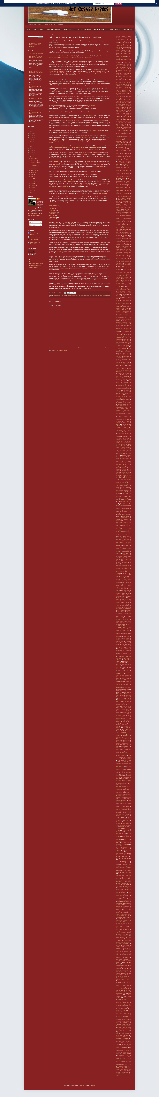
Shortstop (124, 924)
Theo (40, 198)
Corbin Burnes (126, 337)
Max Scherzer (127, 698)
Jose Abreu (128, 596)
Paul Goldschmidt (121, 800)
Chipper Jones (120, 309)
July (32, 174)
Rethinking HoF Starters (84, 29)
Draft (129, 391)
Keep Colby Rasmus (122, 622)
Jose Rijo (125, 604)
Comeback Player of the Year (122, 333)
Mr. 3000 (123, 746)
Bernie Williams (127, 223)
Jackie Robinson (125, 526)
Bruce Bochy (121, 266)
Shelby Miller (119, 921)
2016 (31, 150)
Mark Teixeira (126, 684)
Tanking (124, 954)
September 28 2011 (120, 917)
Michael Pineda (127, 713)
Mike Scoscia (119, 730)
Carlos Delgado (125, 288)
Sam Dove (127, 897)
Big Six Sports (125, 230)
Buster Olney (127, 277)
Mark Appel (128, 679)
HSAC (117, 506)
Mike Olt (125, 727)
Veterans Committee (53, 296)
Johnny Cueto (126, 584)
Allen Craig (119, 165)
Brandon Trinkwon (121, 253)
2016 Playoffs (125, 78)
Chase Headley (125, 303)
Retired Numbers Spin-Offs (125, 859)
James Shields (121, 537)
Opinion (118, 778)
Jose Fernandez (125, 600)
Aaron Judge (128, 133)
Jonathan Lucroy (120, 591)
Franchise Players (120, 441)
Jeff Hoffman (126, 551)
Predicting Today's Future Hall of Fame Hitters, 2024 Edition (35, 86)
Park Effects (128, 797)
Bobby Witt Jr (121, 246)
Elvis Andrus (128, 413)
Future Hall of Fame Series (36, 263)
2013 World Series (125, 64)
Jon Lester (123, 588)
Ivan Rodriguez (123, 522)
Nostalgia (119, 769)
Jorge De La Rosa (127, 594)
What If (123, 1041)
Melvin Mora (119, 703)
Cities (117, 315)
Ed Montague (128, 402)
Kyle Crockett (126, 638)
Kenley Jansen (127, 625)
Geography (118, 464)
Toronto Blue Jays (120, 993)
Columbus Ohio (126, 331)
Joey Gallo (123, 574)
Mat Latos (119, 689)
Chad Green (123, 298)
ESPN (117, 424)
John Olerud (99, 166)
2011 (31, 192)
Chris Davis (126, 311)
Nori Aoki (129, 767)
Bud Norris (118, 274)
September (34, 170)
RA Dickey (123, 835)
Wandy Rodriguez (119, 1035)
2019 (31, 144)
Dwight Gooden (119, 401)
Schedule (118, 906)
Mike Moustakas (123, 726)
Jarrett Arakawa (119, 542)
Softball (117, 931)
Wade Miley (120, 1031)
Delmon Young (125, 374)
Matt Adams (122, 690)
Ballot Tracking (125, 202)
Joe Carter (118, 567)
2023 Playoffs (121, 108)
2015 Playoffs (126, 73)
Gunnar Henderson (122, 475)
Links (124, 655)
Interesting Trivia (125, 517)
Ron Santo (119, 877)
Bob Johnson (126, 241)
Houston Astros (125, 501)
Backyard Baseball (127, 196)
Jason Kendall (126, 545)
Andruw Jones (121, 178)
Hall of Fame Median (121, 481)
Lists (130, 655)
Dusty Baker (124, 398)
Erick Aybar (118, 422)
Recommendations (127, 845)
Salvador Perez (119, 897)
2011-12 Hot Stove (125, 45)
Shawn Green (52, 217)
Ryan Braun (126, 884)
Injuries (119, 516)
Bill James (129, 232)
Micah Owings (126, 706)
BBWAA (117, 218)
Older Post (107, 347)
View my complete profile (34, 215)
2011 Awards (119, 41)
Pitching (127, 815)
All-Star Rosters (125, 164)
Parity (123, 797)
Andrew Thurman (127, 176)
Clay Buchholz (121, 317)
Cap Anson (121, 283)
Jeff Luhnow (126, 553)
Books (127, 246)
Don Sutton (126, 390)
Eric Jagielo (126, 421)
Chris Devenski (119, 312)
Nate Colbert (120, 749)
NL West (126, 761)
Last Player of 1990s (124, 648)
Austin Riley (118, 193)
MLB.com (127, 740)
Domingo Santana (120, 387)
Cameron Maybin (127, 281)
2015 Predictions (119, 74)
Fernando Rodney (123, 433)
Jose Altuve (121, 598)
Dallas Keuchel (119, 351)
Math (117, 690)
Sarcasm (120, 904)
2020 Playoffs (121, 96)
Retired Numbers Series (53, 29)
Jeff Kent (118, 553)
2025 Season (119, 118)
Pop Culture (126, 823)
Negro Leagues (119, 752)
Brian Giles (119, 263)
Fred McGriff (126, 445)
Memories (126, 703)
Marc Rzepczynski (126, 675)
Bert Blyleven (121, 224)
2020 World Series (125, 98)
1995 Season (123, 36)
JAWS (117, 548)
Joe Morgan (124, 570)
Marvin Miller (86, 295)
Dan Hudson (127, 353)
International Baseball (122, 519)
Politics (129, 822)
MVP (127, 746)
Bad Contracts (121, 198)
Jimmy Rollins (125, 563)
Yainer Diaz (124, 1058)
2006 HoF (128, 37)
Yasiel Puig (122, 1061)
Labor (128, 642)
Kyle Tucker (128, 641)
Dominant (127, 385)
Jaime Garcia (128, 531)
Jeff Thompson (119, 556)
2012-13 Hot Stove (121, 56)
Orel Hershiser (121, 780)
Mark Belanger (63, 186)
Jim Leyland (124, 562)
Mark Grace (56, 164)
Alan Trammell (103, 193)
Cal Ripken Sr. (126, 280)
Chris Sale (128, 312)
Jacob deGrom (120, 528)
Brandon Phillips (127, 252)
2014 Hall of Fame (57, 295)
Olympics (123, 774)
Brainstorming (119, 252)
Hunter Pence (119, 510)
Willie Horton (52, 212)
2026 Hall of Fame (126, 119)
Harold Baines (121, 491)
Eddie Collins (120, 405)
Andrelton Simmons (120, 172)
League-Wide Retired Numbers (122, 652)
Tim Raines (128, 979)
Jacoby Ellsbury (125, 530)
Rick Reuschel (123, 864)
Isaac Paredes (126, 520)
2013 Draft (123, 58)
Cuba (117, 347)
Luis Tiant (100, 73)
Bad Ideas (128, 198)
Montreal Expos (125, 743)
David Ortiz (123, 368)
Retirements (123, 861)
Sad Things (119, 895)
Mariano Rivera (95, 147)
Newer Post (52, 347)
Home (28, 29)
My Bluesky (32, 46)
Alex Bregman (127, 156)
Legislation (125, 653)
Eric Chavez (118, 421)
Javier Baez (126, 546)
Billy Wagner (56, 141)
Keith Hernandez (90, 73)
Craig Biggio (128, 342)
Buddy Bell (127, 275)
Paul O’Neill (52, 210)
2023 (31, 135)
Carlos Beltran (53, 224)
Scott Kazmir (126, 907)
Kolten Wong (126, 636)
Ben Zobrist (126, 221)
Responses (120, 852)
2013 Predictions (120, 61)
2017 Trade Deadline (121, 82)
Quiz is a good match (78, 149)
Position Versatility (120, 825)
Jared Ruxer (126, 539)
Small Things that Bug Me (122, 929)
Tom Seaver (124, 984)
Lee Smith (99, 141)
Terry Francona (121, 960)
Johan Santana (125, 576)
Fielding (124, 436)
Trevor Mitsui (120, 1004)
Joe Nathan (124, 571)
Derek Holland (119, 376)
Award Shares (127, 195)
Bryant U (124, 267)
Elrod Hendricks (119, 413)
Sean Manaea (124, 911)
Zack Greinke (124, 1072)
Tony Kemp (126, 988)
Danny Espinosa (127, 357)
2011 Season (119, 44)
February (33, 185)
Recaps (117, 845)
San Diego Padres (126, 900)
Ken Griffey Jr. (119, 625)
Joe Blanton (126, 565)
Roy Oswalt (128, 881)
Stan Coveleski (128, 940)
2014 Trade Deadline (122, 71)
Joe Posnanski (34, 239)
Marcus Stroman (125, 678)
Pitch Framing (125, 814)
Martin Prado (126, 686)
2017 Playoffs (126, 81)
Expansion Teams (121, 427)
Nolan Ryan (128, 766)
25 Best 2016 (124, 122)
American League (120, 168)
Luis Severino (126, 665)
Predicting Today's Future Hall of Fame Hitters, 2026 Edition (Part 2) (35, 112)
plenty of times (89, 115)
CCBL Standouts (120, 297)
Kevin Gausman (119, 631)
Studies (125, 950)
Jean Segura (124, 550)
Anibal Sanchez (119, 181)
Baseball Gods (121, 212)
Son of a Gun (124, 931)
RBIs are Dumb (124, 841)
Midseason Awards (120, 718)
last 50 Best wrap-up (76, 120)
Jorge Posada (120, 596)
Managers (118, 672)
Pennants (118, 806)
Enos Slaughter (123, 416)
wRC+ (128, 1055)
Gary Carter (126, 459)
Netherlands (120, 754)
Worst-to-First (121, 1055)
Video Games (127, 1025)
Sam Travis (123, 898)
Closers (125, 322)
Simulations (128, 926)
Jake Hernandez (120, 534)
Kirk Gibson (120, 635)
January (33, 187)
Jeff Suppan (127, 554)
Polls (119, 823)
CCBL (126, 295)
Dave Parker (65, 57)
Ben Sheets (118, 221)
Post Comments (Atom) (61, 350)
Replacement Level (126, 850)
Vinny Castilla (122, 1027)
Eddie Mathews (127, 405)
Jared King (118, 539)
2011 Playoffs (125, 42)
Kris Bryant (118, 638)
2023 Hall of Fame (126, 107)
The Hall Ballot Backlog (122, 965)
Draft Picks (121, 393)
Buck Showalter (119, 271)
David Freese (124, 367)
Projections (118, 831)
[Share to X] (71, 293)
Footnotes (118, 439)
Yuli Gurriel (124, 1067)
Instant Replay (126, 516)
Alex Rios (118, 159)
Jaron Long (118, 540)
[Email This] (68, 293)
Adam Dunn (128, 138)
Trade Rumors (127, 997)
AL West (123, 150)
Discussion (126, 382)
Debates (120, 373)
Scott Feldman (119, 907)
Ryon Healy (128, 894)
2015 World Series (121, 76)
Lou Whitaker (97, 71)
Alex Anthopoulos (125, 155)
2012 (31, 190)
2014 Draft (126, 65)
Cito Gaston (123, 315)
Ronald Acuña (121, 878)
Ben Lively (127, 219)
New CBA (128, 754)
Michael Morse (125, 712)
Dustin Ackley (121, 396)
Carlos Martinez (121, 291)
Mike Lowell (124, 723)
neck (50, 186)
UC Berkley (118, 1016)
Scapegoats (126, 904)
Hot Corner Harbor (126, 499)
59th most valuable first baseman (91, 152)
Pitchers (118, 815)
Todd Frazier (128, 980)
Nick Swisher (121, 760)
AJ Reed (127, 147)
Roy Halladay (119, 881)
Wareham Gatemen (121, 1036)
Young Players (128, 1064)
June (32, 176)
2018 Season (119, 87)
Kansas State (119, 621)
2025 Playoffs (126, 116)
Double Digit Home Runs (121, 391)
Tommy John (57, 57)
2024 (31, 133)
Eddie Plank (120, 407)
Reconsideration (123, 847)
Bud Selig (125, 274)
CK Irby (129, 315)
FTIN (117, 450)
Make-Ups (127, 668)
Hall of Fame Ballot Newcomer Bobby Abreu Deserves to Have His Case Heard (36, 72)
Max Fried (118, 698)
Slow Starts (120, 928)
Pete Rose (126, 806)
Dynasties (120, 402)
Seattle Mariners (120, 914)
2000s (129, 36)
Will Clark (123, 1044)
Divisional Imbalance (120, 384)
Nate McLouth (128, 749)
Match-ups (126, 689)
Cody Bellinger (125, 323)
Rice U (117, 864)
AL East (125, 149)
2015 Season (128, 74)
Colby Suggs (122, 326)
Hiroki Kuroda (126, 494)
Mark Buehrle (120, 681)
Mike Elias (118, 721)
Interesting (118, 517)
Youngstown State (122, 1066)
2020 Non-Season (127, 95)
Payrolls (129, 803)
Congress (127, 334)
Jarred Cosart (126, 540)
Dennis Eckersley (54, 147)
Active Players (127, 136)
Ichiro (129, 513)
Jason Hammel (121, 543)
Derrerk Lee (118, 377)
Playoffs (118, 822)
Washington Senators (120, 1039)
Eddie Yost (127, 407)
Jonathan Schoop (125, 593)
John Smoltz (118, 584)
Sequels (129, 917)
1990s (117, 36)
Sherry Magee (127, 921)
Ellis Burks (127, 411)
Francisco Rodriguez (126, 442)
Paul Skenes (123, 803)
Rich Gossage (72, 147)
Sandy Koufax (128, 903)
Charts (125, 302)
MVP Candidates (120, 747)
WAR (126, 1035)
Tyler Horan (126, 1013)
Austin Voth (126, 193)
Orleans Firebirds (126, 781)
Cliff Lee (119, 322)
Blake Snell (124, 238)
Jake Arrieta (128, 533)
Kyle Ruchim (126, 639)
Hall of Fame (75, 295)
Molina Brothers (126, 741)
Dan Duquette (128, 351)
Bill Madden (120, 233)
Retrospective (119, 862)
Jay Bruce (123, 548)
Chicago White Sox (122, 308)
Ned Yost (128, 751)
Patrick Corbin (128, 798)
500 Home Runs (120, 131)
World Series (127, 1053)
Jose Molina (118, 602)
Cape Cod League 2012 (101, 29)
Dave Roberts (119, 363)
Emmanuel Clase (127, 415)
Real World (123, 842)
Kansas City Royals (123, 619)
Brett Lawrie (119, 260)
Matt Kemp (128, 695)
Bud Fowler (126, 272)
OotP (119, 777)
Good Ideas (123, 470)
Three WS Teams (120, 974)
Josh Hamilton (126, 607)
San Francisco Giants (123, 901)
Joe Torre (67, 56)
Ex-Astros (126, 425)
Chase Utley (119, 305)
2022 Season (119, 105)
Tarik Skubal (123, 956)
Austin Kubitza (125, 192)
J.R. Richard (124, 523)
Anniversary (128, 181)
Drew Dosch (128, 393)
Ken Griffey (52, 213)
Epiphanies (118, 419)
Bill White (127, 233)
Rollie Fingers (80, 147)
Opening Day (126, 777)
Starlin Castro (120, 942)
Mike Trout (128, 730)
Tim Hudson (124, 976)
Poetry (125, 822)
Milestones (123, 732)
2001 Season (121, 37)
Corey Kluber (126, 339)
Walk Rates (127, 1031)
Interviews (118, 520)
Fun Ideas (122, 450)
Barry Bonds (120, 206)
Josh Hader (118, 607)
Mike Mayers (124, 724)
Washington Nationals (122, 1038)
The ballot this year (104, 51)
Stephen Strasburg (123, 943)
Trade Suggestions (123, 999)
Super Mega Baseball (122, 951)
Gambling (124, 455)
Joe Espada (125, 567)
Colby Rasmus (127, 325)
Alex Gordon (120, 158)
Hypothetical (124, 511)
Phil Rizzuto (125, 811)
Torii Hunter (126, 991)
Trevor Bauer (126, 1000)
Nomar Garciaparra (121, 767)
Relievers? (118, 850)
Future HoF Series (38, 29)
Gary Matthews (53, 207)
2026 (31, 129)
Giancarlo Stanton (121, 469)
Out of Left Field (127, 29)
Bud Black (120, 272)
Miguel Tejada (126, 720)
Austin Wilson (119, 195)
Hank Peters (125, 488)
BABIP (119, 196)
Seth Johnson (126, 920)
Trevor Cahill (118, 1002)
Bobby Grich (52, 73)
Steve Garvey (120, 946)
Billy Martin (74, 56)
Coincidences (119, 325)
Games (123, 456)
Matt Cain (119, 692)
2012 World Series (127, 53)
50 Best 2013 (121, 128)
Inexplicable (128, 514)
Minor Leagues (125, 738)
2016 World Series (120, 79)
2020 (31, 141)
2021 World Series (120, 102)
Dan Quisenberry (74, 57)
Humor (123, 506)
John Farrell (128, 577)
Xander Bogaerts (120, 1056)
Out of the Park (124, 784)
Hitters (117, 498)
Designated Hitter (127, 377)
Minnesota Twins (120, 737)
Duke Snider (128, 394)
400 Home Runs (125, 125)
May (32, 178)
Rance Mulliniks (125, 836)
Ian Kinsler (124, 513)
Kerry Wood (123, 628)
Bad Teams (123, 201)
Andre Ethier (126, 170)
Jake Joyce (128, 534)
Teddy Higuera (119, 959)
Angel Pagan (126, 179)
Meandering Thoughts (124, 699)
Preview (118, 830)
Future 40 (129, 450)
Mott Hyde (127, 744)
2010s (128, 39)
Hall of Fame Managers (126, 479)
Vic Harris (118, 1025)
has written (93, 130)
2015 (31, 152)
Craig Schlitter (126, 345)
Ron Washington (127, 877)
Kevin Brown (125, 630)
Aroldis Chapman (125, 188)
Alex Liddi (127, 158)
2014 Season (128, 70)
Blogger (93, 1085)
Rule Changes (122, 883)
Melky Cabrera (119, 701)
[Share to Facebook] (73, 293)
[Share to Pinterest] (75, 293)
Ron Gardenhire (120, 875)
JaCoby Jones (119, 531)
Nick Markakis (127, 758)
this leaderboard (86, 137)
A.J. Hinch (128, 131)
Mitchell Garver (119, 740)
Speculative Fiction (122, 934)
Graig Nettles (80, 73)
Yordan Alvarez (119, 1064)
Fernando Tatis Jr (120, 435)
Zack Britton (124, 1070)
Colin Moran (119, 329)
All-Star (123, 162)
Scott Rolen (120, 909)
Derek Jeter (126, 376)
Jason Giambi (128, 542)
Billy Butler (118, 235)
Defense (117, 374)
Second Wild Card (125, 915)
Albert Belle (126, 151)
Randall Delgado (120, 838)
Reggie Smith (126, 848)
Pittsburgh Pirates (120, 817)
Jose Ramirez (126, 602)
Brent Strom (124, 256)
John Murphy (128, 579)
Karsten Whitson (127, 621)
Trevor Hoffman (67, 141)
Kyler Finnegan (121, 642)
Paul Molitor (124, 801)
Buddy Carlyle (119, 277)
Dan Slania (127, 354)
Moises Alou (118, 741)
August (33, 172)
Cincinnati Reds (123, 314)
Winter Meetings (119, 1050)
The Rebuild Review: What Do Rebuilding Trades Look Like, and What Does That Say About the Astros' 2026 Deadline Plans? (36, 56)
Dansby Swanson (122, 359)
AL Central (118, 148)
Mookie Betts (119, 744)
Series (121, 918)
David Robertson (125, 370)
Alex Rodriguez (127, 159)
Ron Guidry (128, 875)
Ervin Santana (126, 422)
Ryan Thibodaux (125, 890)
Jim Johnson (126, 560)
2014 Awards (119, 65)
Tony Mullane (128, 990)
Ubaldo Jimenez (125, 1014)
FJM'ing (127, 438)
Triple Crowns (124, 1008)
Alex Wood (121, 161)
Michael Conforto (125, 709)
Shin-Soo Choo (121, 923)
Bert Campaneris (69, 181)
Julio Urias (128, 611)
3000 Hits (123, 124)
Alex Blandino (119, 156)
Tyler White (118, 1014)
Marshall (117, 686)
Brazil (123, 255)
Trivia (123, 1010)
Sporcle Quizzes (115, 29)
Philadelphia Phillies (121, 812)
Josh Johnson (119, 608)
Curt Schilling (124, 347)
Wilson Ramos (124, 1047)
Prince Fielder (126, 830)
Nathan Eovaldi (120, 751)
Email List (120, 415)
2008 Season (121, 39)
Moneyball (118, 743)
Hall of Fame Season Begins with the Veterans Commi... (36, 164)
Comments (33, 225)
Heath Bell (124, 493)
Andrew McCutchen (121, 175)
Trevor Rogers (128, 1004)
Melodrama (127, 701)
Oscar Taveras (119, 783)
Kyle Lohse (118, 639)
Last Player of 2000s (120, 650)
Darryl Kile (123, 360)
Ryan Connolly (119, 886)
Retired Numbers (121, 856)
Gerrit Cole (125, 467)
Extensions (118, 428)
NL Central (128, 760)
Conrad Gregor (119, 336)
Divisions (129, 384)
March (32, 183)
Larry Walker (127, 647)
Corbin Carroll (119, 339)
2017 (31, 148)
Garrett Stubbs (119, 459)
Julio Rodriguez (120, 611)
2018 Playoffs (125, 85)
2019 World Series (120, 93)
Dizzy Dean (120, 385)
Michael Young (125, 716)
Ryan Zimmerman (120, 892)
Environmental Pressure (122, 418)
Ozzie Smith (105, 181)
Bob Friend (118, 241)
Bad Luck (120, 199)
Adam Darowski (120, 138)
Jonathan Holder (125, 590)
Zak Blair (126, 1073)
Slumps (127, 928)
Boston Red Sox (120, 247)
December (33, 158)
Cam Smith (118, 281)
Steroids (118, 945)
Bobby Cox (61, 56)
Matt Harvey (128, 693)
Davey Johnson (120, 365)
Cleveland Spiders (127, 320)
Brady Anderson (125, 250)
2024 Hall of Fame (121, 111)
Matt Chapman (120, 693)
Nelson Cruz (128, 752)
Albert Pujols (119, 153)
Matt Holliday (120, 695)
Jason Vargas (119, 546)
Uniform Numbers (121, 1019)
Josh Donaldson (125, 605)
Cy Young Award (121, 348)
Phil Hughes (124, 809)
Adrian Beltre (127, 144)
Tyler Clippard (119, 1013)
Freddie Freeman (120, 447)
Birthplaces (118, 238)
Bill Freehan (122, 232)
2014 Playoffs (126, 68)
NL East (119, 761)
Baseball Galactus (127, 210)
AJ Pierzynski (120, 147)
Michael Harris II (120, 710)
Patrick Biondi (120, 798)
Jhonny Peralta (123, 559)
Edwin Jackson (119, 411)
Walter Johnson (125, 1033)
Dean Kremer (128, 371)
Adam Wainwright (120, 142)
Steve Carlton (126, 945)
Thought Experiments (122, 973)
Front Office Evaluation (123, 448)
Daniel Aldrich (126, 356)
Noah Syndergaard (125, 764)
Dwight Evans (62, 73)
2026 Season (121, 121)
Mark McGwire (122, 683)
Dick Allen (123, 381)
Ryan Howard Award (122, 887)
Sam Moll (118, 898)
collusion (58, 249)
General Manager (125, 462)
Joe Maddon (124, 568)
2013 (31, 157)
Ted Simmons (101, 56)
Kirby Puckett (71, 224)
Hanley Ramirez (119, 490)
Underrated (126, 1016)
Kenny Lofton (121, 627)
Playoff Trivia (124, 820)
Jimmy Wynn (119, 565)
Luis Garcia (124, 664)
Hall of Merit (126, 485)
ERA (124, 419)
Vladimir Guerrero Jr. (121, 1030)
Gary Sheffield (120, 461)
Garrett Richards (125, 458)
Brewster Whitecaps (125, 261)
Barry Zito (123, 207)
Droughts (120, 395)
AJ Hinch (129, 145)
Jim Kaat (118, 562)
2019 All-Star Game (125, 88)
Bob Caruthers (126, 240)
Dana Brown (118, 356)
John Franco (120, 579)
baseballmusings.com (35, 237)
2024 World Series (120, 115)
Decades (127, 373)
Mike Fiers (125, 721)
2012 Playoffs (124, 50)
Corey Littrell (118, 340)
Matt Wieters (126, 696)
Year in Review (125, 1063)
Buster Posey (120, 278)
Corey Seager (126, 340)
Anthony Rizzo (125, 184)
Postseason (128, 825)
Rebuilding (126, 844)
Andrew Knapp (125, 173)
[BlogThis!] (70, 293)
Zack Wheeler (119, 1073)
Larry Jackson (119, 647)
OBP (124, 771)
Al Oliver (51, 208)
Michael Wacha (121, 715)
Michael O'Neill (119, 713)
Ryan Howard (128, 886)
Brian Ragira (120, 264)
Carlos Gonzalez (127, 289)
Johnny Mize (124, 587)
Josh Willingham (121, 610)
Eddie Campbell (127, 404)
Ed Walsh (120, 404)
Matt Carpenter (127, 692)
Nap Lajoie (128, 747)
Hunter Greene (125, 508)
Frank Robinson (121, 444)
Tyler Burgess (126, 1011)
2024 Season (125, 113)
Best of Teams (125, 227)
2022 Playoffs (125, 104)
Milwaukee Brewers (121, 734)
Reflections (118, 848)
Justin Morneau (126, 614)
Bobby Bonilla (53, 205)
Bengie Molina (119, 223)
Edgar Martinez (120, 408)
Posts (31, 222)
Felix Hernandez (126, 432)
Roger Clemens (126, 872)
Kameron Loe (128, 618)
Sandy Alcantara (119, 903)
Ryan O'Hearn (124, 889)
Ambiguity (126, 167)
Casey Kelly (123, 292)
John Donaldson (119, 577)
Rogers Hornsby (122, 873)
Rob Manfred (123, 866)
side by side (90, 161)
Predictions (120, 829)
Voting (129, 1030)
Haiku (130, 475)
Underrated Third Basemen (123, 1018)
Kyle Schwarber (119, 641)
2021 (31, 139)
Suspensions (118, 953)
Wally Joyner (57, 161)
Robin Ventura (126, 869)
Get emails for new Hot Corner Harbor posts (35, 44)
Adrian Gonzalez (121, 145)
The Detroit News (127, 964)
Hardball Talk (128, 490)
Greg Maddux (128, 473)
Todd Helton (121, 982)
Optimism (129, 778)
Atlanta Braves (119, 190)
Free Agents (128, 447)
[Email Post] (65, 292)
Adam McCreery (125, 141)
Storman (82, 1085)
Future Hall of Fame (124, 452)
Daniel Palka (118, 357)
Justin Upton (119, 616)
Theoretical (124, 970)
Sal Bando (71, 73)
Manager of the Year (122, 670)
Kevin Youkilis (120, 633)
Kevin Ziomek (128, 633)
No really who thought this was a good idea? (123, 763)
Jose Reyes (118, 604)
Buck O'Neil (126, 269)
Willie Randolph (123, 1045)
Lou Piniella (126, 661)
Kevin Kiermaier (127, 631)
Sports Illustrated (120, 937)
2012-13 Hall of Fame (123, 54)
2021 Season (125, 101)
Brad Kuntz (124, 249)
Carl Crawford (126, 284)
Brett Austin (126, 258)
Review (127, 863)
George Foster (126, 464)
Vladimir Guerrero (124, 1029)
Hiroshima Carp (119, 496)
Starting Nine (128, 942)
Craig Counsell (121, 343)
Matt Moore (119, 696)
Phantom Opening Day (121, 808)
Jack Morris (124, 525)
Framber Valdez (126, 439)
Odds (122, 772)
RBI (118, 841)
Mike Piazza (125, 729)
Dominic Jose (124, 388)
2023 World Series (125, 110)
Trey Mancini (123, 1007)
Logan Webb (121, 656)
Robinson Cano (120, 870)
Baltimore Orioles (121, 204)
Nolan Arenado (119, 766)
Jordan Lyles (118, 594)
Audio (128, 190)
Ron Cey (129, 873)
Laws (128, 650)
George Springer (120, 466)
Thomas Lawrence (125, 971)
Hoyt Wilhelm (63, 147)
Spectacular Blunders (126, 932)
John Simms (126, 582)
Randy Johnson (127, 839)
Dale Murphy (61, 224)
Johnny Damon (120, 585)
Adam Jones (121, 139)
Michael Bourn (119, 707)
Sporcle (125, 935)
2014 (31, 154)
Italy (117, 522)
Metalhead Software (120, 704)
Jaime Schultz (120, 533)
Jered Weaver (123, 557)
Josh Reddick (128, 608)
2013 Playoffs (127, 59)
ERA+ (128, 419)
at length (98, 130)
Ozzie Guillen (121, 795)
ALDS (117, 155)
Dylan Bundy (128, 401)
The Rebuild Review (68, 29)
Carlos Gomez (119, 289)
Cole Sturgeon (126, 328)
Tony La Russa (53, 56)
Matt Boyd (129, 690)
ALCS (127, 153)
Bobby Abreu (119, 243)
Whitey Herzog (90, 105)
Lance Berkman (120, 644)
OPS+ (123, 778)
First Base (118, 438)
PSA (125, 833)
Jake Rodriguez (127, 536)
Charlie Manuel (125, 300)
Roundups (125, 880)
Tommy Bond (125, 985)
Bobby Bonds (128, 243)
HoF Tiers (123, 498)
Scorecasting (126, 906)
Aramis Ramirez (119, 185)
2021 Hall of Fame (121, 99)
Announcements (121, 182)
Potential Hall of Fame (123, 826)
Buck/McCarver (128, 271)
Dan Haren (119, 353)
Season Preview (125, 912)
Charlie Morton (119, 302)
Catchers (124, 294)
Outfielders (128, 794)
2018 (31, 146)
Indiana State (121, 514)
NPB (124, 769)
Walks (117, 1033)
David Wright (119, 371)
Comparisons (119, 334)
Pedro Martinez (120, 805)
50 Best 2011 (119, 127)
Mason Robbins (127, 687)
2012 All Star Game (121, 47)
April (32, 181)
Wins (128, 1049)
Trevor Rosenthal (122, 1005)
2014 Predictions (119, 70)
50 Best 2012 (127, 127)
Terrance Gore (127, 959)
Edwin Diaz (126, 410)
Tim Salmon (120, 980)
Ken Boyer (126, 624)
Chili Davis (52, 219)
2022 (31, 137)
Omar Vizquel (128, 775)
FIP (128, 436)
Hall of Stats (119, 487)
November (33, 161)
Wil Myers (123, 1042)
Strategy (124, 948)
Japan (128, 537)
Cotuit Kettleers (119, 342)
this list (79, 71)
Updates (125, 1022)
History (126, 496)
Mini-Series (125, 735)
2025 (31, 131)
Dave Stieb (126, 363)
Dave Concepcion (87, 57)
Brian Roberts (128, 264)
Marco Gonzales (120, 676)
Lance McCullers (125, 645)
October (33, 168)
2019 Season (125, 91)
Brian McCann (127, 263)
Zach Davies (124, 1069)
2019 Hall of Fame (121, 90)
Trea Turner (118, 1000)
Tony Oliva (120, 991)
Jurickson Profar (122, 613)
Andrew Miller (119, 176)
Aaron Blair (120, 133)
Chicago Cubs (125, 306)
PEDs (128, 805)
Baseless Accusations (124, 216)
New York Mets (122, 755)
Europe (124, 424)
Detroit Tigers (121, 379)
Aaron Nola (120, 135)
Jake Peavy (119, 536)
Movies (117, 746)
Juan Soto (128, 610)
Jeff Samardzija (119, 554)
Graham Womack (125, 472)
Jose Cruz (51, 215)
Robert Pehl (122, 867)
